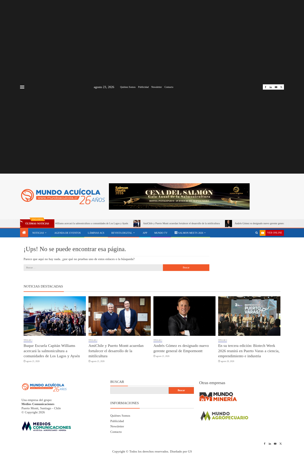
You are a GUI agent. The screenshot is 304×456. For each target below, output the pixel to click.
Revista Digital (121, 233)
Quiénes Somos (127, 87)
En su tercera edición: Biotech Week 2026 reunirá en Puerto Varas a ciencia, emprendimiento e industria (249, 350)
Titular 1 (28, 340)
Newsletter (156, 87)
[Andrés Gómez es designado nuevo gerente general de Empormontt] (184, 316)
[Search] (256, 232)
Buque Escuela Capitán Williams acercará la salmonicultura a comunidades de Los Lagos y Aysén (64, 223)
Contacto (168, 87)
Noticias (38, 233)
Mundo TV (160, 233)
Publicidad (143, 87)
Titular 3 (222, 340)
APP (145, 233)
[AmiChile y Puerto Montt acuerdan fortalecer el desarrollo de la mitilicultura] (119, 316)
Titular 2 (92, 340)
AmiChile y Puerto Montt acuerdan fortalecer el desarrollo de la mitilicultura (165, 223)
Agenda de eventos (67, 233)
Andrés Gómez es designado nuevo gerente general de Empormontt (252, 223)
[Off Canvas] (22, 87)
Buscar (117, 382)
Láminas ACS (96, 233)
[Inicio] (24, 233)
